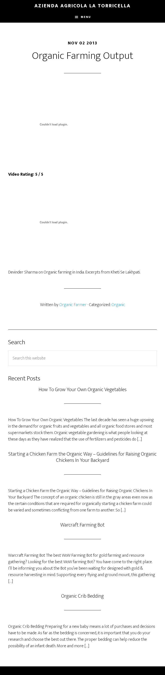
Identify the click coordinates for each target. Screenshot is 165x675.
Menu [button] (86, 16)
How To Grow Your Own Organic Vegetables (83, 389)
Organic (118, 304)
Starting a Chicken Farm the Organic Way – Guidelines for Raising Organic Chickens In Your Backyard (82, 457)
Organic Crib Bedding (82, 596)
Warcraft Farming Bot (82, 525)
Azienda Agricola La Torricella (82, 6)
